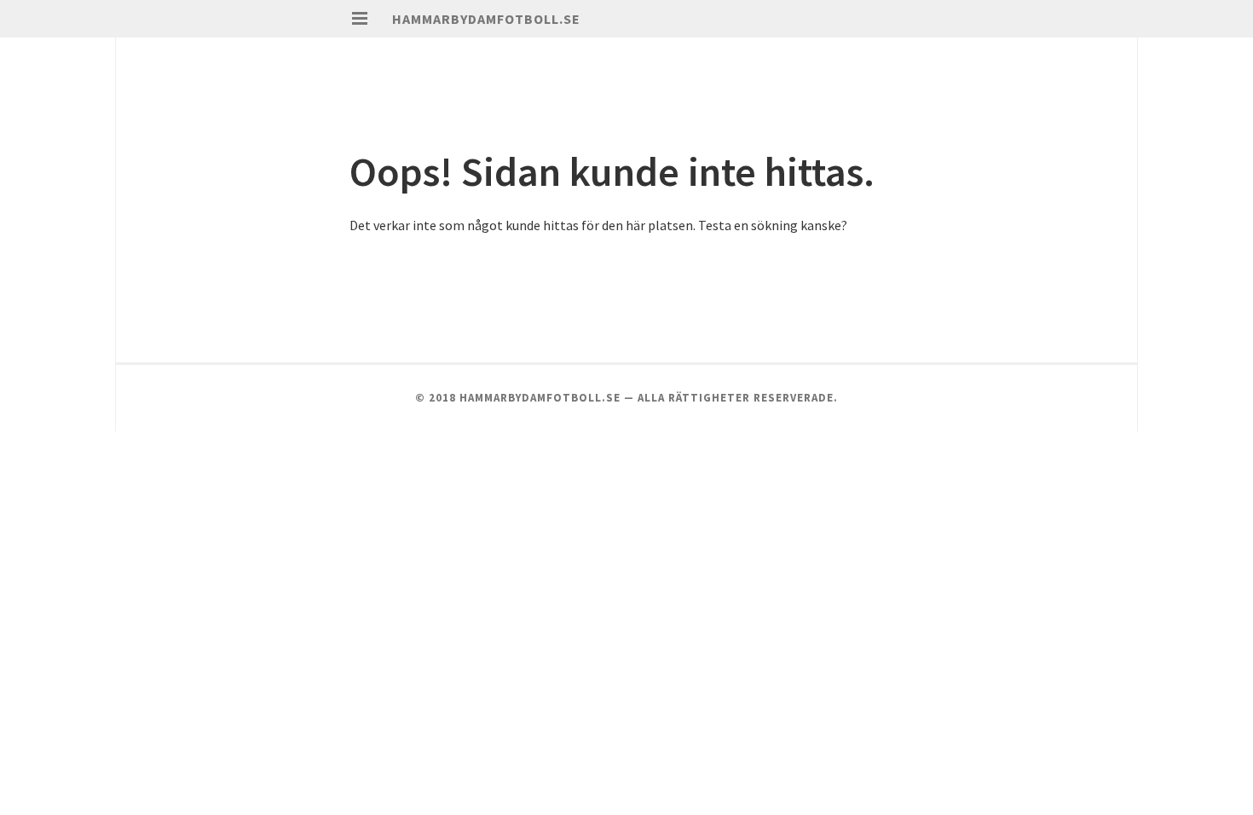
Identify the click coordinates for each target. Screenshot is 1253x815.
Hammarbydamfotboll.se (486, 18)
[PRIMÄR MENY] (359, 19)
